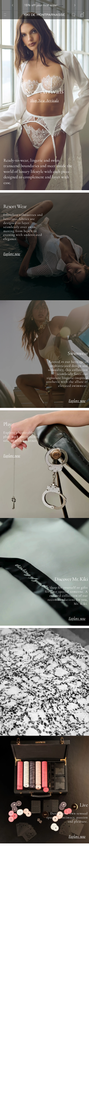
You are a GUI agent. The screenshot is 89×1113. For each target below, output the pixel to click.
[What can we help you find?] (73, 14)
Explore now (11, 254)
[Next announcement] (75, 5)
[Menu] (5, 14)
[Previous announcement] (12, 5)
